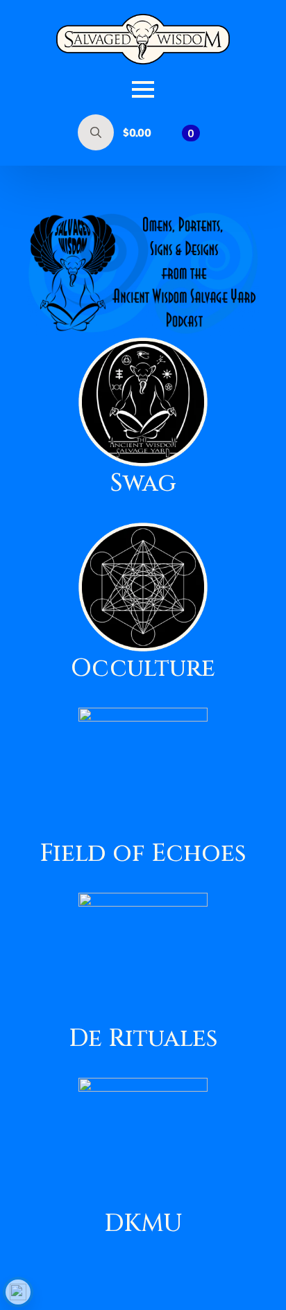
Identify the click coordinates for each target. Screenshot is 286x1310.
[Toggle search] (96, 132)
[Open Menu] (143, 89)
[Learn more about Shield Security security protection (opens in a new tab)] (18, 1292)
